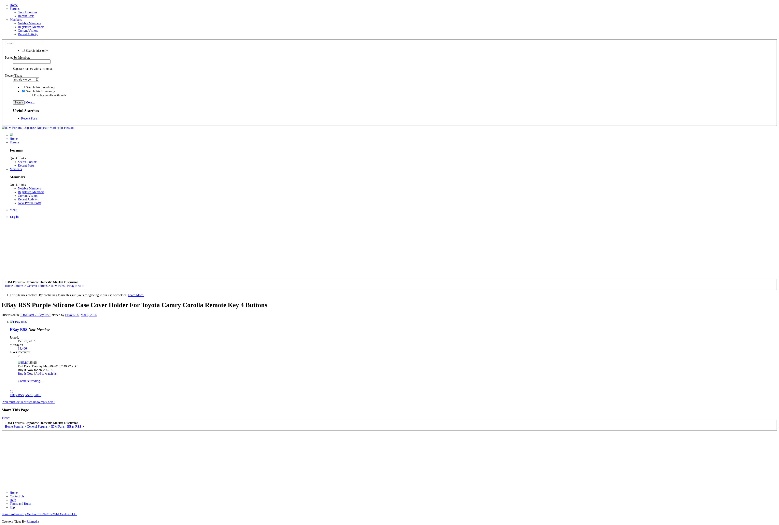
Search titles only (36, 50)
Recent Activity (28, 34)
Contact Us (17, 496)
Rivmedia (33, 521)
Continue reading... (30, 381)
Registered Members (31, 27)
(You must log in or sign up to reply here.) (28, 402)
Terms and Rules (20, 503)
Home (14, 5)
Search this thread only (40, 87)
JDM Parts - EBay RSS (35, 315)
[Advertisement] (123, 250)
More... (30, 102)
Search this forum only (40, 91)
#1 (11, 391)
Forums (14, 8)
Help (13, 500)
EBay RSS (72, 315)
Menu (13, 210)
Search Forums (27, 12)
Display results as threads (49, 95)
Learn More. (136, 295)
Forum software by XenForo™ (39, 514)
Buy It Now (25, 373)
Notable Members (29, 23)
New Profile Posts (29, 203)
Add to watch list (46, 373)
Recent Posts (26, 16)
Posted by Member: (17, 57)
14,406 (22, 348)
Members (16, 19)
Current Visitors (28, 30)
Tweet (6, 418)
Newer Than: (13, 75)
